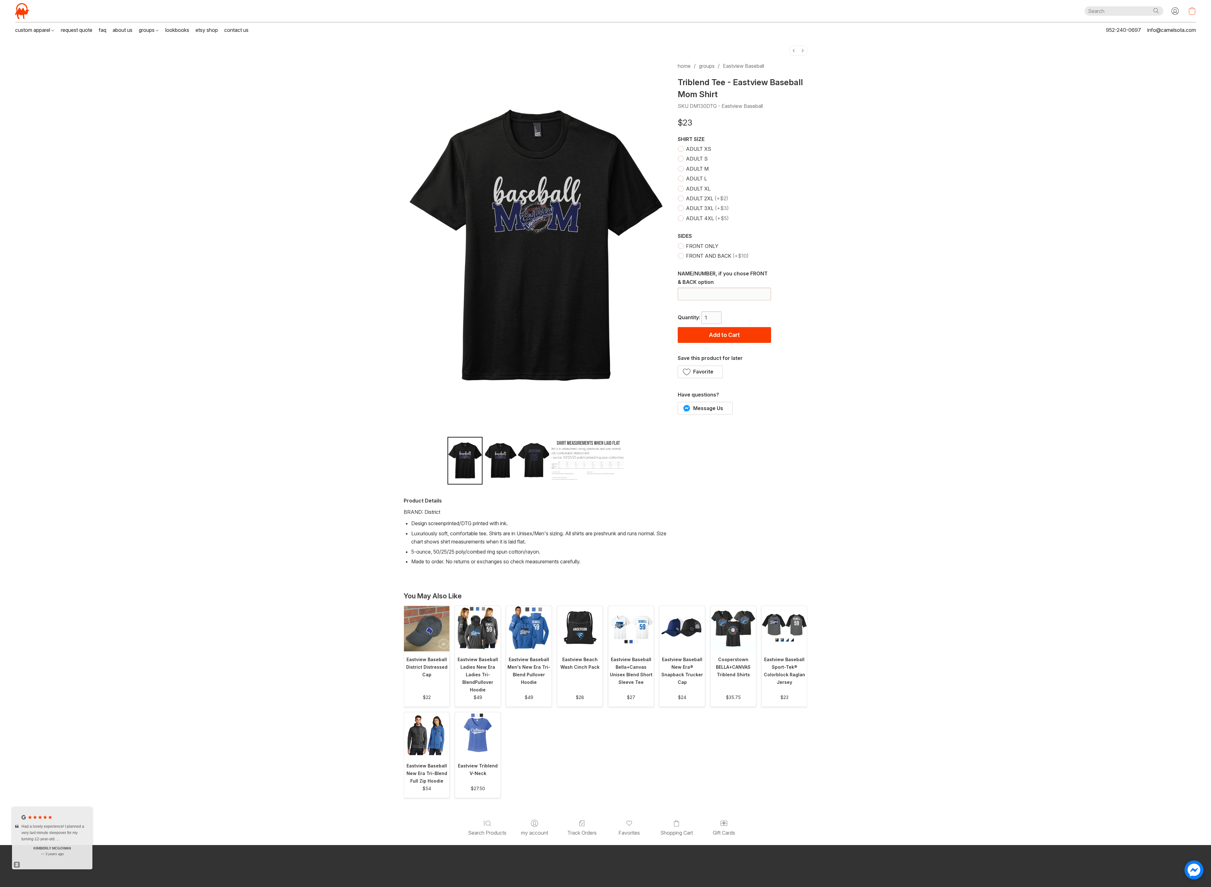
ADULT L (696, 178)
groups (147, 30)
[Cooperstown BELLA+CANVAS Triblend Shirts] (733, 628)
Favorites (629, 833)
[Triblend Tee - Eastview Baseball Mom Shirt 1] (517, 460)
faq (102, 30)
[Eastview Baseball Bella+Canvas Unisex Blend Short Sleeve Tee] (631, 628)
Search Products (487, 833)
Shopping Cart (676, 833)
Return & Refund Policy (668, 871)
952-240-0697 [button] (1123, 30)
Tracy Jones (52, 848)
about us (122, 30)
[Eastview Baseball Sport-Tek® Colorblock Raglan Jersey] (784, 628)
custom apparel (33, 30)
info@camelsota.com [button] (1171, 30)
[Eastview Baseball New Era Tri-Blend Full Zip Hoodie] (426, 735)
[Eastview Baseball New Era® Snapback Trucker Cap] (682, 628)
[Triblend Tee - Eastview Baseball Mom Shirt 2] (588, 460)
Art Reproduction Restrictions (550, 871)
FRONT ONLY (702, 246)
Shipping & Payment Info (612, 871)
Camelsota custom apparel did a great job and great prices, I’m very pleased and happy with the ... (54, 832)
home (684, 66)
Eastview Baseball (743, 66)
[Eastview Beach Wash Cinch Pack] (580, 628)
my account (534, 833)
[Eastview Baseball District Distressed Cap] (426, 628)
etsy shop (207, 30)
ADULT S (697, 159)
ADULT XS (698, 149)
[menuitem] (793, 50)
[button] (22, 11)
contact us (236, 30)
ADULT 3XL (707, 208)
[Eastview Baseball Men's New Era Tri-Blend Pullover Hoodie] (529, 628)
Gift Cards (724, 833)
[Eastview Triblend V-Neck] (477, 735)
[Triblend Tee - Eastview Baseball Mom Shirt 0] (465, 460)
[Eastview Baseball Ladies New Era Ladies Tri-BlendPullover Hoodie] (477, 628)
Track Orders (582, 833)
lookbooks (177, 30)
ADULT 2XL (707, 198)
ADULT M (697, 169)
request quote (76, 30)
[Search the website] (1156, 10)
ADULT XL (698, 188)
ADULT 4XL (707, 218)
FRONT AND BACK (717, 256)
